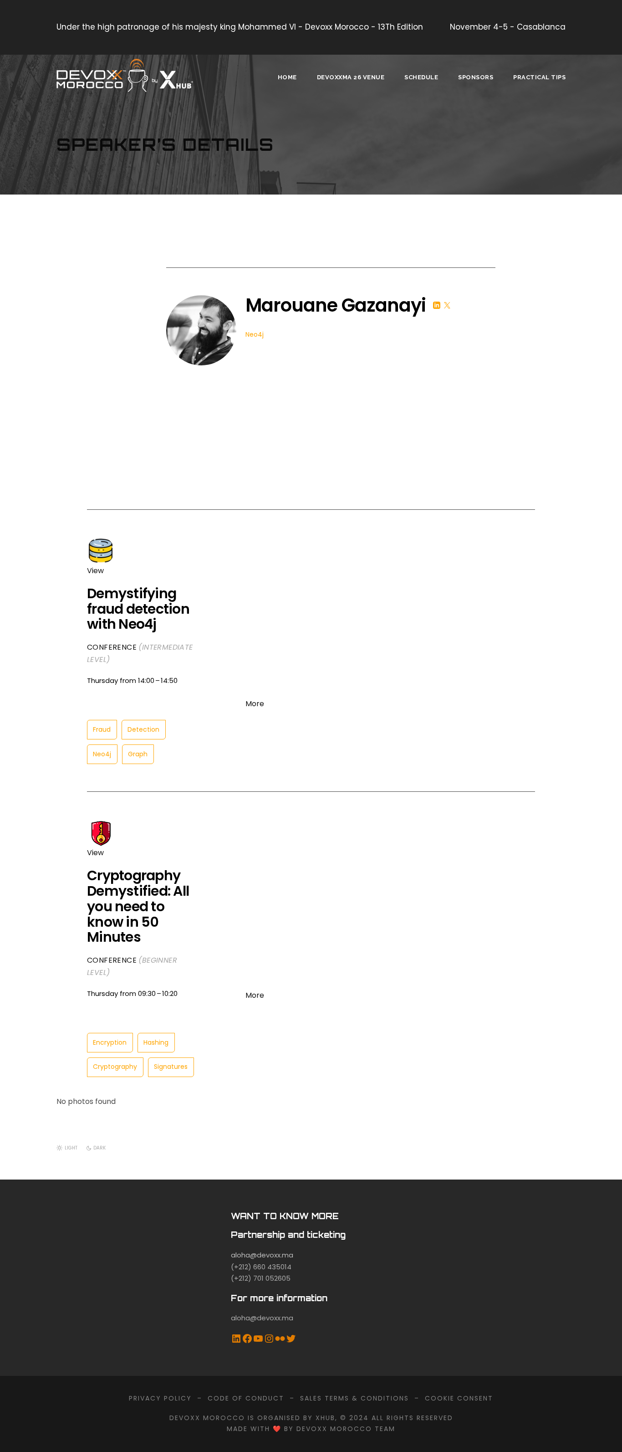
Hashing (155, 1042)
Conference (112, 647)
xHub (325, 1417)
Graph (138, 754)
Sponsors (475, 77)
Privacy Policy (160, 1398)
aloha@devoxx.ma (262, 1255)
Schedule (421, 77)
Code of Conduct (246, 1398)
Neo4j (102, 754)
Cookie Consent (459, 1398)
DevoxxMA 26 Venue (351, 77)
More (254, 703)
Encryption (110, 1042)
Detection (143, 729)
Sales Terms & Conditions (354, 1398)
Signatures (171, 1066)
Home (287, 77)
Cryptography (115, 1066)
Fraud (102, 729)
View (95, 570)
